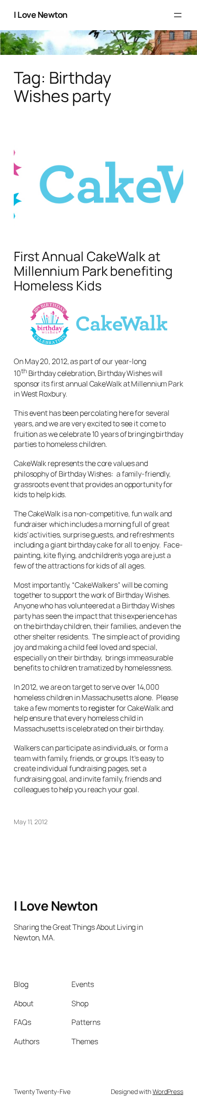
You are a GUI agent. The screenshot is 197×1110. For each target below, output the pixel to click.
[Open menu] (177, 15)
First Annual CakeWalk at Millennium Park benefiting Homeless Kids (93, 271)
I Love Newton (41, 15)
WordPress (168, 1091)
